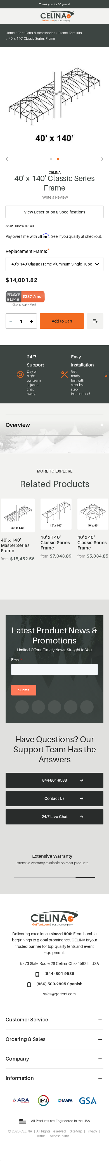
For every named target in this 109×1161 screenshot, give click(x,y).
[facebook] (22, 707)
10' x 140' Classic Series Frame (55, 543)
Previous (8, 159)
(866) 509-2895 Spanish (59, 983)
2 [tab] (58, 159)
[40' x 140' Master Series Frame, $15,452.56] (18, 515)
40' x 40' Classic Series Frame (92, 543)
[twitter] (87, 707)
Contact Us (54, 798)
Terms (41, 1136)
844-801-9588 (54, 780)
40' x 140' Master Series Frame (15, 545)
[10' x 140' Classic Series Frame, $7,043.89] (56, 514)
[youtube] (54, 707)
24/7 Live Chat (55, 816)
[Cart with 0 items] (100, 16)
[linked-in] (70, 707)
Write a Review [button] (55, 197)
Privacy (91, 1131)
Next (100, 159)
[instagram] (38, 707)
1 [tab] (51, 159)
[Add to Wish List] (95, 321)
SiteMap (76, 1131)
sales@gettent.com (59, 993)
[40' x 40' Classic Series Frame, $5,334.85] (92, 514)
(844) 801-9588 (59, 973)
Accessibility (59, 1136)
